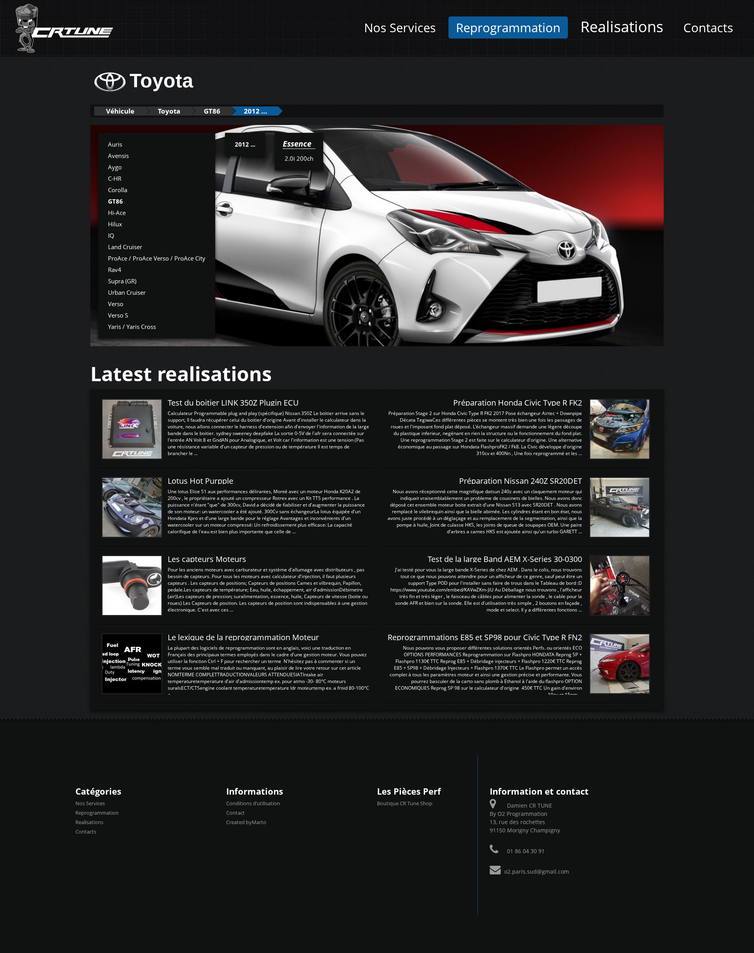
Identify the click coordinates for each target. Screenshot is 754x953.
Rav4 (114, 270)
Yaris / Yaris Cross (132, 327)
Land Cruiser (125, 247)
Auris (115, 144)
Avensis (118, 156)
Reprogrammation (508, 27)
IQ (111, 235)
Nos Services (400, 27)
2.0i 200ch (299, 158)
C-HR (114, 178)
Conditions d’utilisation (253, 803)
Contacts (708, 27)
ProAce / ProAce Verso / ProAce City (156, 258)
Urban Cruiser (127, 292)
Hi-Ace (117, 213)
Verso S (118, 315)
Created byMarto (246, 822)
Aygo (115, 167)
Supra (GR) (122, 281)
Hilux (115, 224)
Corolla (117, 190)
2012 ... (255, 111)
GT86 (212, 111)
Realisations (621, 26)
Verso (115, 304)
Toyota (169, 111)
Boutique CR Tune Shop (404, 803)
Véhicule (120, 111)
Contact (235, 812)
